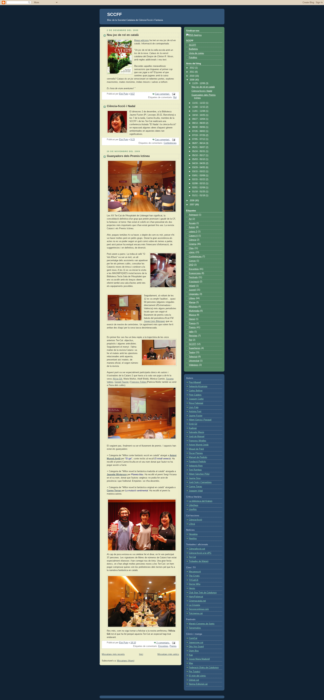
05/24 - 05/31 (199, 151)
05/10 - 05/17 (199, 155)
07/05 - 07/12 (199, 139)
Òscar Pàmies (196, 453)
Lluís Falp (193, 407)
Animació (193, 215)
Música (192, 315)
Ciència (192, 240)
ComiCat (193, 638)
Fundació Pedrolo (197, 461)
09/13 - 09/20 (199, 123)
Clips (191, 248)
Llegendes (194, 294)
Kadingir (193, 428)
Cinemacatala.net (197, 601)
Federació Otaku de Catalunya (204, 667)
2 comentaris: (163, 643)
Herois (192, 588)
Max (191, 663)
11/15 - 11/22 (199, 103)
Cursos (192, 261)
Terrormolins (195, 628)
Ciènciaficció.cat (197, 549)
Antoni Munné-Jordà (198, 445)
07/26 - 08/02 (199, 131)
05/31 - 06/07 (199, 147)
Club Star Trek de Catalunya (203, 592)
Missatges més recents (113, 654)
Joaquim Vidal (196, 491)
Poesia (192, 323)
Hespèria (193, 534)
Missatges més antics (168, 654)
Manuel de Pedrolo (198, 457)
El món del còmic (197, 676)
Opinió (192, 319)
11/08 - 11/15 (199, 107)
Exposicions (195, 273)
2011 (192, 72)
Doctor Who (194, 584)
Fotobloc (193, 57)
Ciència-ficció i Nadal (121, 106)
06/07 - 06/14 (199, 143)
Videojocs (193, 365)
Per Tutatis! (194, 671)
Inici (141, 654)
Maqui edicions (141, 40)
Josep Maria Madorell (199, 659)
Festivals (193, 277)
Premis (173, 646)
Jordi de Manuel (196, 436)
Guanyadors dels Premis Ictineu (128, 156)
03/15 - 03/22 (199, 171)
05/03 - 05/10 (199, 159)
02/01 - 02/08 (199, 187)
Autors (192, 227)
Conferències (170, 143)
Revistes (193, 336)
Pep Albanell (195, 382)
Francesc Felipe (138, 382)
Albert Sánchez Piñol (199, 474)
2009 (192, 80)
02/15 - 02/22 (199, 179)
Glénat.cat (194, 680)
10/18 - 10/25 (199, 115)
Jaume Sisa (194, 478)
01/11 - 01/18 (199, 195)
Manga (192, 302)
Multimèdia (194, 311)
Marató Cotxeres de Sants (201, 624)
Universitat (194, 361)
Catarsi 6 (193, 236)
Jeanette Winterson (117, 474)
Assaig (192, 223)
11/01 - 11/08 (199, 111)
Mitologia (193, 306)
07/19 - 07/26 (199, 135)
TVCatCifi (193, 580)
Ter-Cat (192, 557)
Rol (175, 97)
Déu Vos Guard (196, 646)
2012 (192, 68)
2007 (192, 204)
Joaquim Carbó (196, 399)
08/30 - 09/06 (199, 127)
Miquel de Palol (196, 449)
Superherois (194, 348)
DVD (191, 265)
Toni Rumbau (195, 470)
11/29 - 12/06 (199, 83)
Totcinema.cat (196, 613)
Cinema (192, 244)
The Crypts (194, 576)
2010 (192, 76)
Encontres (163, 646)
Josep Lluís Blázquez (154, 321)
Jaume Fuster (195, 416)
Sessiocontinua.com (199, 609)
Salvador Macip (196, 432)
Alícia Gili (117, 379)
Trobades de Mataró (198, 561)
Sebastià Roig (195, 466)
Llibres (192, 298)
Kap (191, 655)
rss (200, 35)
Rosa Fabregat (196, 403)
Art (190, 219)
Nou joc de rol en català (123, 35)
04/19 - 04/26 (199, 163)
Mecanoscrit (195, 571)
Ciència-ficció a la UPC (200, 553)
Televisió (193, 356)
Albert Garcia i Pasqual (200, 420)
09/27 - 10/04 (199, 119)
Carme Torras (114, 490)
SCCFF (114, 14)
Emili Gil (193, 424)
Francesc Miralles (197, 441)
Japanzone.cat (196, 642)
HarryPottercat (196, 596)
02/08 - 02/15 (199, 183)
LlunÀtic (193, 509)
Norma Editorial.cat (198, 684)
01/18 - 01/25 (199, 191)
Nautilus (193, 538)
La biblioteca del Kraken (200, 501)
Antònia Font (195, 411)
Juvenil (192, 290)
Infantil (192, 286)
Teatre (192, 352)
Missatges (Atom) (125, 661)
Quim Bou (194, 651)
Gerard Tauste (122, 382)
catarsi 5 (193, 231)
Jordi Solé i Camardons (200, 482)
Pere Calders (195, 395)
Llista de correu (196, 53)
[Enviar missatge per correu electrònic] (173, 94)
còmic (192, 252)
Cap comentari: (162, 94)
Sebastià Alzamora (198, 386)
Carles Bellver (195, 390)
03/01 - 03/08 (199, 175)
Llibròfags (193, 505)
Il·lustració (194, 281)
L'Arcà (192, 524)
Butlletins (193, 49)
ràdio (191, 331)
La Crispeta (194, 605)
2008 (192, 200)
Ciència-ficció (195, 520)
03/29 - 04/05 (199, 167)
